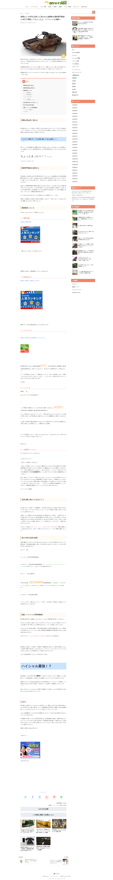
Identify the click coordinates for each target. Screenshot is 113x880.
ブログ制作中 (75, 64)
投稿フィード (75, 287)
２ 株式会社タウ (29, 94)
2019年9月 (74, 142)
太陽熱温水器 (75, 75)
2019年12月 (75, 139)
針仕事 (49, 6)
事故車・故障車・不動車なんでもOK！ (30, 280)
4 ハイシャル (28, 97)
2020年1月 (74, 136)
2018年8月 (74, 167)
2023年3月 (74, 116)
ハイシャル (55, 805)
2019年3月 (74, 150)
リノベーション (34, 6)
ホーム (27, 6)
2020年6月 (74, 127)
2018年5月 (74, 176)
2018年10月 (75, 164)
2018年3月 (74, 181)
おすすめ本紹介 (76, 52)
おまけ (26, 111)
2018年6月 (74, 173)
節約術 (60, 6)
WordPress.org (76, 292)
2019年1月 (74, 156)
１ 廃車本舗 (28, 92)
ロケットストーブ (76, 72)
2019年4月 (74, 147)
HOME (57, 873)
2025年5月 (74, 105)
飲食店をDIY (75, 95)
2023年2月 (74, 119)
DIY (73, 49)
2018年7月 (74, 170)
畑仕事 (55, 6)
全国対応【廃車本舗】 (26, 221)
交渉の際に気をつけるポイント (30, 102)
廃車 (61, 805)
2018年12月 (75, 159)
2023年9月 (74, 110)
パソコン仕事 (43, 6)
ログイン (74, 284)
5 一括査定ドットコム (30, 99)
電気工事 (74, 92)
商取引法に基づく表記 (65, 876)
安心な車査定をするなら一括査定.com (30, 453)
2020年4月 (74, 130)
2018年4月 (74, 178)
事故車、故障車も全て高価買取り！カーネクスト (33, 337)
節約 (65, 805)
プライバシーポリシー (54, 876)
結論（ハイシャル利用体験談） (30, 107)
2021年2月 (74, 125)
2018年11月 (75, 161)
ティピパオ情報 (67, 6)
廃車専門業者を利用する (29, 88)
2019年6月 (74, 144)
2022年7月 (74, 122)
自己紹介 (73, 195)
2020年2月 (74, 133)
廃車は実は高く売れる (28, 85)
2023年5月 (74, 113)
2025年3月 (74, 107)
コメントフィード (76, 289)
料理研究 (74, 78)
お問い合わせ (84, 6)
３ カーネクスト (29, 96)
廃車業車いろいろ (27, 90)
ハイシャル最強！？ (29, 109)
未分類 (74, 81)
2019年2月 (74, 153)
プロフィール (76, 6)
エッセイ (74, 55)
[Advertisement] (43, 776)
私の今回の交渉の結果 (28, 105)
